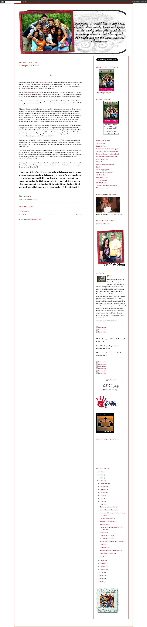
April (102, 560)
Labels (98, 167)
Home (51, 215)
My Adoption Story (102, 183)
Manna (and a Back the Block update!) (112, 541)
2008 (100, 579)
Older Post (79, 215)
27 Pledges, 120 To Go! (107, 538)
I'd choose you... (101, 146)
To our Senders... (105, 524)
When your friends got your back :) (111, 550)
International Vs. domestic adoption (107, 149)
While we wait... (101, 143)
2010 (100, 573)
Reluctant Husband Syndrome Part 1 (107, 154)
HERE (53, 144)
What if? (99, 162)
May (102, 504)
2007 (100, 582)
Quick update (104, 532)
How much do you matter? (104, 172)
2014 (100, 472)
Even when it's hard (102, 177)
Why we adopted (101, 180)
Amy (111, 276)
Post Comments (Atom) (34, 219)
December (104, 483)
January (103, 569)
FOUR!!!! (103, 556)
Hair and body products (107, 518)
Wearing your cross (102, 188)
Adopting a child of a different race (107, 151)
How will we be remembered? (105, 164)
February (103, 566)
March (103, 563)
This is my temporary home (108, 507)
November (104, 486)
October (103, 489)
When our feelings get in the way (106, 185)
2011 (100, 481)
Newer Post (22, 215)
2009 (100, 576)
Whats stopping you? (102, 170)
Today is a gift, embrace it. (108, 521)
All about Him (100, 175)
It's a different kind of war (108, 553)
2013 (100, 475)
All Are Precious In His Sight (43, 82)
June (102, 501)
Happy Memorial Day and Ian (109, 510)
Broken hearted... (105, 547)
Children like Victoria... (107, 535)
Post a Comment (24, 211)
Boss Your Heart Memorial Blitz (31, 92)
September (104, 492)
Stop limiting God (102, 159)
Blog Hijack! (104, 544)
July (102, 498)
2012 (100, 478)
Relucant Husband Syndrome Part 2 (107, 156)
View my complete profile (106, 321)
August (103, 495)
